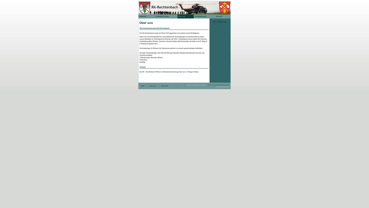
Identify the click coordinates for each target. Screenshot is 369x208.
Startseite (142, 16)
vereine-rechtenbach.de (222, 87)
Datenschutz (165, 86)
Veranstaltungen (200, 16)
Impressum (152, 86)
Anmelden (176, 86)
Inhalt (142, 86)
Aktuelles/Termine (162, 16)
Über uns (181, 16)
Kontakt (219, 16)
